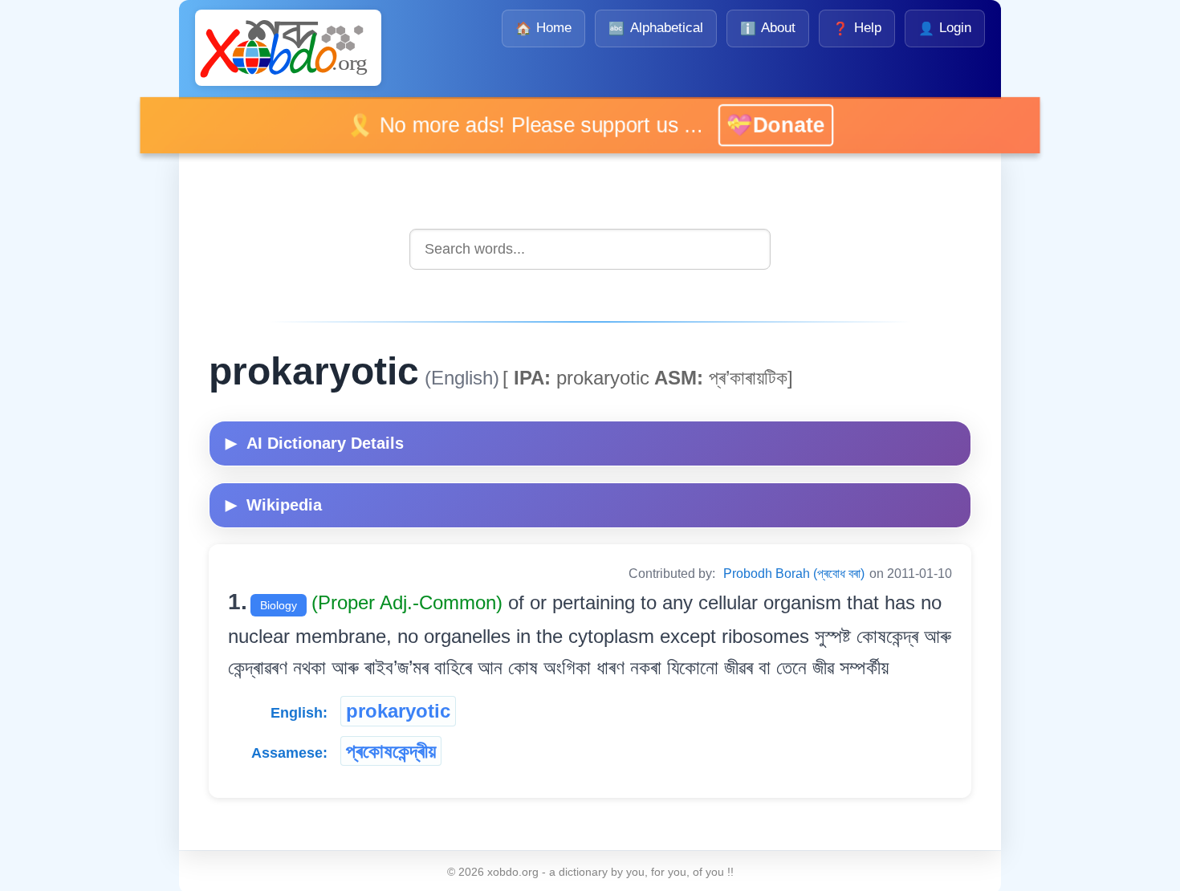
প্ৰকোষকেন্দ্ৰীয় (391, 751)
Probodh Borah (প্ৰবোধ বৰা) (794, 573)
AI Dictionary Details (315, 443)
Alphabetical (655, 27)
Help (856, 27)
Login (944, 27)
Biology (278, 605)
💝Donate (759, 125)
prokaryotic (398, 711)
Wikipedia (274, 505)
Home (543, 27)
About (767, 27)
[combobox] (590, 249)
